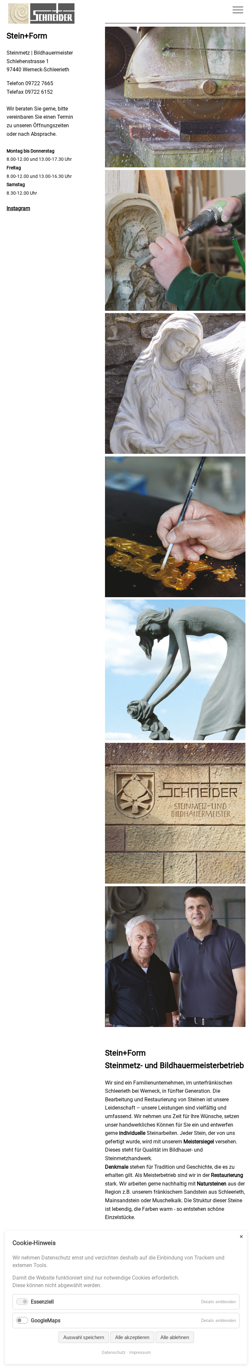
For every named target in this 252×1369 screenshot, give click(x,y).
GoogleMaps (45, 1320)
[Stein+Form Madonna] (175, 452)
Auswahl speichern (83, 1337)
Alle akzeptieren (132, 1337)
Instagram (18, 208)
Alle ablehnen (174, 1337)
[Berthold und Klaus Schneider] (175, 1025)
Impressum (140, 1352)
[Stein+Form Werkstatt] (175, 165)
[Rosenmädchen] (175, 738)
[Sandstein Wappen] (175, 882)
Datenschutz (113, 1352)
